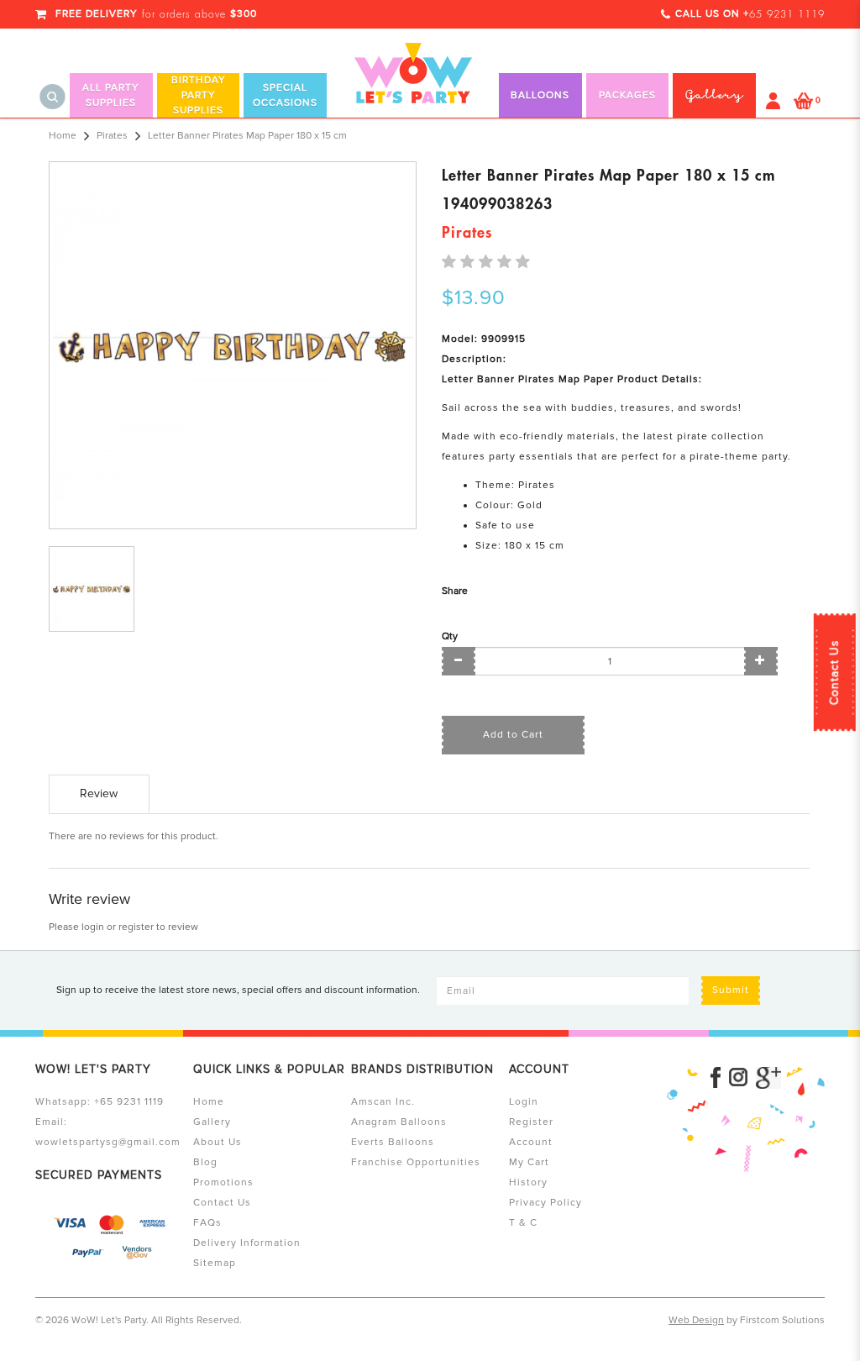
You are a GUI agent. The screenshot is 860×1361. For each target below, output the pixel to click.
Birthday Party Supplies (198, 95)
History (528, 1182)
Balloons (540, 95)
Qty (450, 636)
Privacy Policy (545, 1202)
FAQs (207, 1222)
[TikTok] (768, 1078)
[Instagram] (738, 1078)
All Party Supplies (110, 95)
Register (531, 1122)
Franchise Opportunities (415, 1162)
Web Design (696, 1320)
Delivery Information (247, 1243)
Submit (730, 990)
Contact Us (834, 672)
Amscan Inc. (383, 1102)
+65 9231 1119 (129, 1102)
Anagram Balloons (399, 1122)
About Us (217, 1142)
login (92, 927)
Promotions (223, 1182)
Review (99, 793)
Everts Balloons (392, 1142)
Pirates (112, 135)
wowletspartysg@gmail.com (108, 1142)
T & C (523, 1222)
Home (62, 135)
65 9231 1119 (787, 14)
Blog (205, 1162)
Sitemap (214, 1263)
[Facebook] (715, 1078)
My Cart (529, 1162)
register (136, 927)
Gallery (212, 1122)
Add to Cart (513, 734)
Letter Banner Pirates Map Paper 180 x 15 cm (247, 135)
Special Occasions (285, 95)
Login (523, 1102)
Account (531, 1142)
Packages (627, 95)
